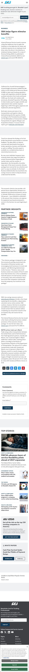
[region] (14, 658)
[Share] (11, 368)
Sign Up (5, 624)
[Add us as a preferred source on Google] (7, 368)
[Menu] (2, 2)
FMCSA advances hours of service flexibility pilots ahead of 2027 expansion (13, 457)
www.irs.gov (4, 58)
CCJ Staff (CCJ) (10, 37)
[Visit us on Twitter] (5, 632)
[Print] (3, 368)
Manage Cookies (14, 660)
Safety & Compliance (7, 453)
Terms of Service (8, 22)
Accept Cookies (14, 669)
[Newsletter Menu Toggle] (27, 2)
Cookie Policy (6, 657)
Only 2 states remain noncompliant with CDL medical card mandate (8, 474)
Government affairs (7, 471)
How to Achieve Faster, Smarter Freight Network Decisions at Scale (9, 217)
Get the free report (11, 537)
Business (4, 28)
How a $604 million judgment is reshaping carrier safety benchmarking (9, 497)
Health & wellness (6, 505)
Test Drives (4, 482)
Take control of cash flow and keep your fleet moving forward (9, 238)
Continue (7, 408)
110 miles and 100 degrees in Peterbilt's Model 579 (9, 485)
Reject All (14, 665)
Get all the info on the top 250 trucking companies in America (14, 524)
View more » (4, 255)
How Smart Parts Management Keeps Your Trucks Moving (8, 227)
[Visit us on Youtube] (12, 632)
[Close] (27, 646)
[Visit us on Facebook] (2, 632)
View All (20, 558)
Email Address (6, 400)
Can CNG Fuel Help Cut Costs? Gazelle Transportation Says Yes (8, 249)
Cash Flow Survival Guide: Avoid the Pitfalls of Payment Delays (14, 552)
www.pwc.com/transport (16, 124)
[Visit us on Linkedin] (9, 632)
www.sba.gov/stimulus (8, 299)
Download (8, 558)
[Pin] (23, 368)
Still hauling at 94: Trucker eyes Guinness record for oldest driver (9, 508)
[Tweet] (19, 368)
